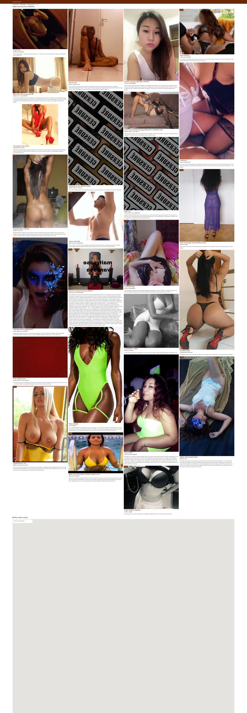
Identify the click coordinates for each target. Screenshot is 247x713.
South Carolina (30, 4)
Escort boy (16, 50)
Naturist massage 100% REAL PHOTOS (136, 82)
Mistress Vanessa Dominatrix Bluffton (81, 291)
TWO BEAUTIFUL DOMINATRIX (23, 329)
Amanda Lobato (185, 350)
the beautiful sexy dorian (21, 146)
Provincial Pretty (129, 287)
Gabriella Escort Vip (19, 463)
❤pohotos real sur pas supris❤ (23, 94)
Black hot (127, 211)
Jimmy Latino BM (74, 241)
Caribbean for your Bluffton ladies (80, 186)
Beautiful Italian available (21, 229)
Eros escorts (15, 4)
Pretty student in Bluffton (132, 510)
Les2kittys (183, 160)
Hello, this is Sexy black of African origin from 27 (84, 474)
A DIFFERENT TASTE (131, 349)
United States (23, 4)
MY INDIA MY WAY (17, 1)
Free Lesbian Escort (19, 378)
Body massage (73, 424)
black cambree (184, 55)
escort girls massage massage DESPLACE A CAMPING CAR (143, 130)
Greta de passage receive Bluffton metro (193, 243)
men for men (73, 82)
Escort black (128, 453)
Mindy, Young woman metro (189, 457)
